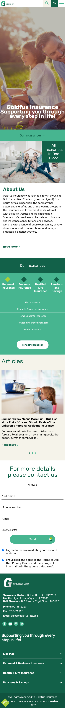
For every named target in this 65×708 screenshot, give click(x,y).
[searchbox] (16, 530)
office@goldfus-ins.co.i (24, 615)
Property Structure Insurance (32, 309)
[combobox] (32, 530)
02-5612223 (19, 606)
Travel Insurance (32, 329)
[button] (29, 453)
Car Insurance (32, 302)
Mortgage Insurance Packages (33, 322)
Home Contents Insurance (32, 316)
